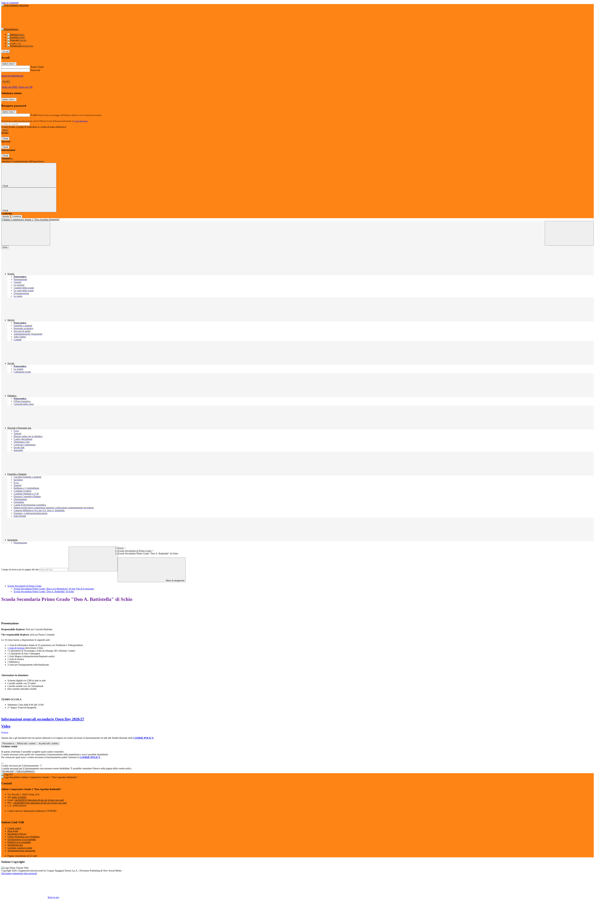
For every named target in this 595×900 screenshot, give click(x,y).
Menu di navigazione (174, 580)
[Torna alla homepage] (297, 219)
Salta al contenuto (10, 2)
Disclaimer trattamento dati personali (19, 873)
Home (121, 548)
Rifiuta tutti (26, 743)
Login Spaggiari (81, 121)
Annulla (5, 216)
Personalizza (8, 743)
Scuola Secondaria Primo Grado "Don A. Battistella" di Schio (44, 591)
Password (35, 70)
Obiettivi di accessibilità (19, 842)
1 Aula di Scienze (16, 648)
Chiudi (5, 138)
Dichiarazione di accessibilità (21, 839)
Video (5, 726)
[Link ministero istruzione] (15, 5)
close (4, 247)
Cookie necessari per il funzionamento (20, 765)
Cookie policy (14, 828)
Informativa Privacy (17, 834)
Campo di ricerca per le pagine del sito (20, 569)
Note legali (12, 831)
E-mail (34, 115)
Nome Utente (37, 67)
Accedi (5, 51)
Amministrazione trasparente (21, 850)
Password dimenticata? (12, 75)
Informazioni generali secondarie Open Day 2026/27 (42, 719)
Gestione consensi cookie (19, 848)
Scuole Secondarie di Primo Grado (135, 550)
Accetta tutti (48, 743)
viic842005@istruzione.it (39, 800)
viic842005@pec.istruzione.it (40, 803)
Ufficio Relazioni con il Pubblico (23, 836)
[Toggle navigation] (25, 233)
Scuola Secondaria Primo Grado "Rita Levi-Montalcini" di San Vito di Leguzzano (54, 588)
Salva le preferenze (25, 771)
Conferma (16, 216)
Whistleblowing (15, 845)
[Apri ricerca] (569, 233)
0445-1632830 (19, 797)
